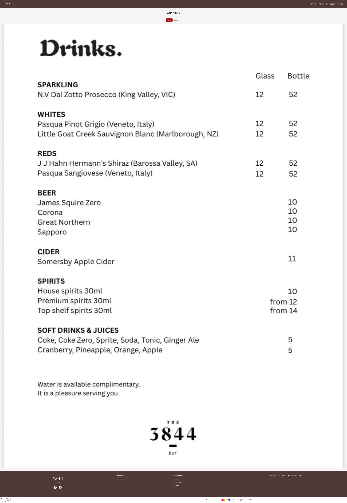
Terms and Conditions (18, 499)
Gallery (332, 4)
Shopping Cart (178, 482)
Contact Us (120, 479)
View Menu (313, 4)
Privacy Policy (5, 499)
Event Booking (323, 4)
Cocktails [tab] (176, 20)
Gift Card (340, 4)
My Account (177, 479)
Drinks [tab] (169, 20)
